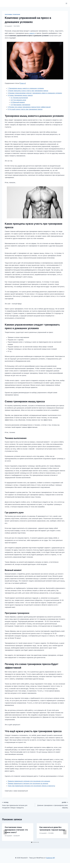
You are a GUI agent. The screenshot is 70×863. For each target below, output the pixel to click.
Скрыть (22, 83)
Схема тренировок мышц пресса (20, 95)
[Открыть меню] (66, 3)
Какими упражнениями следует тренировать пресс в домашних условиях (35, 93)
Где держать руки (18, 100)
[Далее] (64, 832)
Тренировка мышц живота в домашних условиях (26, 88)
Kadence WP (50, 858)
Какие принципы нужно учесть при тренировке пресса (28, 91)
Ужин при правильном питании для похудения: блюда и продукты (31, 786)
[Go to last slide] (5, 832)
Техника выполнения (19, 98)
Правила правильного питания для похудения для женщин (29, 781)
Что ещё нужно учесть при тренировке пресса (25, 109)
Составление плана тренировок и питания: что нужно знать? (16, 829)
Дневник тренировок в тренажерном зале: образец (52, 805)
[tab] (31, 842)
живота (32, 33)
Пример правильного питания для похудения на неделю (28, 783)
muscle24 (9, 26)
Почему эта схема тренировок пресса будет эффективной (29, 107)
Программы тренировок (12, 14)
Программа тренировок (20, 105)
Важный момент (18, 102)
